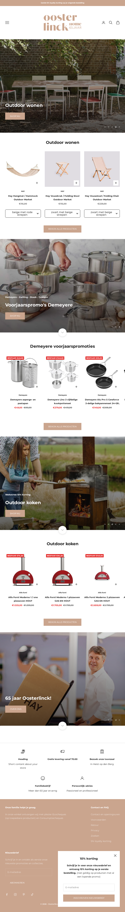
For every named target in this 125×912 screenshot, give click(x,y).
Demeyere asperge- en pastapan (23, 401)
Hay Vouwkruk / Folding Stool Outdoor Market (62, 198)
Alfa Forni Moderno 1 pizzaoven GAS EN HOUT (62, 599)
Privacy (95, 830)
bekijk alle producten (62, 229)
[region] (62, 86)
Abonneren (17, 882)
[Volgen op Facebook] (6, 894)
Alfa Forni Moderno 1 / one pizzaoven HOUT (23, 599)
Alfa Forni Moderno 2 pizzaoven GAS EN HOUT (102, 599)
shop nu (15, 116)
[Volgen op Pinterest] (23, 894)
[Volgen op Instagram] (15, 894)
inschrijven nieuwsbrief (88, 898)
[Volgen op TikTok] (32, 894)
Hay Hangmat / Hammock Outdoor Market (23, 198)
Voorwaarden (98, 819)
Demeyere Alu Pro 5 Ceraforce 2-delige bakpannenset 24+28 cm (102, 401)
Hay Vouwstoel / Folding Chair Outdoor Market (102, 198)
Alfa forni (23, 593)
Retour (95, 825)
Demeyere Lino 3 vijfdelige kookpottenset (62, 401)
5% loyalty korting (101, 841)
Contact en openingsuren (105, 814)
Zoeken (95, 835)
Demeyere (23, 395)
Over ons (15, 709)
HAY (23, 191)
